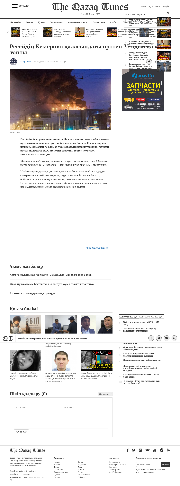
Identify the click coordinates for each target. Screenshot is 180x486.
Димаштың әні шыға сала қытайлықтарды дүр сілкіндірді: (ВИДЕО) (140, 368)
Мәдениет (82, 464)
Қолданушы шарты (117, 464)
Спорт (80, 472)
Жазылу (165, 464)
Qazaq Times (25, 61)
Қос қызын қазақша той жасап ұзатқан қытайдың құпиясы (139, 355)
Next (172, 32)
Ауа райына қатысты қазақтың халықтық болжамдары (139, 329)
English (166, 6)
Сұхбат (113, 22)
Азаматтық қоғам (77, 22)
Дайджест (82, 477)
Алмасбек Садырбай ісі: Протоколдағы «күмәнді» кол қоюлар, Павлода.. (141, 43)
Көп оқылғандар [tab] (128, 316)
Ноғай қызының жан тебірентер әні (142, 360)
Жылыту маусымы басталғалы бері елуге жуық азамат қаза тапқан (52, 284)
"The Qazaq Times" (97, 247)
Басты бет (15, 22)
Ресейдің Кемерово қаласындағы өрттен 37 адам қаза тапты (52, 338)
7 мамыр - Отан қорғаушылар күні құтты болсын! (142, 382)
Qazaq (158, 6)
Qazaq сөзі (58, 469)
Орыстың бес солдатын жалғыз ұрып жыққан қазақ (142, 348)
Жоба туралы (114, 462)
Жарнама (113, 467)
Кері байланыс (115, 472)
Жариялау (21, 431)
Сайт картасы (115, 469)
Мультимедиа (84, 474)
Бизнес (57, 477)
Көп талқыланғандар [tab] (151, 316)
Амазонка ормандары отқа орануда (32, 293)
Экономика (56, 22)
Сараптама (99, 22)
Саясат (81, 462)
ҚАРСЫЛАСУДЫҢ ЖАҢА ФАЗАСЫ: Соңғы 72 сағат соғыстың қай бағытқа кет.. (141, 22)
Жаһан (29, 22)
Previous (7, 32)
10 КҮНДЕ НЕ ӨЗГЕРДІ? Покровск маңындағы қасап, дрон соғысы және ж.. (141, 33)
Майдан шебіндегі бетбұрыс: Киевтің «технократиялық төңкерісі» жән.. (138, 56)
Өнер (80, 467)
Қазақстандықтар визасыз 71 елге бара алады (141, 376)
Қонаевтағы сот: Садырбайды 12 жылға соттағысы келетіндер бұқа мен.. (140, 67)
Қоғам (41, 22)
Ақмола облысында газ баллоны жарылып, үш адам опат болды (51, 274)
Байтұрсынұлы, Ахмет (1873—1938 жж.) (141, 323)
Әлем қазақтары (61, 472)
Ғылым (81, 469)
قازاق (150, 6)
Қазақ (143, 6)
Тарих (56, 467)
